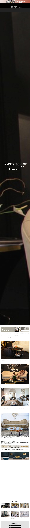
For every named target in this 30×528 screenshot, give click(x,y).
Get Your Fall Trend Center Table (24, 517)
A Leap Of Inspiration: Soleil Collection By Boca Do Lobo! (14, 337)
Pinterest (10, 442)
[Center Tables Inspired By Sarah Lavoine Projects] (15, 514)
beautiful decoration (4, 449)
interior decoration (15, 449)
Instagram (7, 442)
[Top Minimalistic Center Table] (5, 514)
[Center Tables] (16, 6)
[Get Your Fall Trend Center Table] (24, 514)
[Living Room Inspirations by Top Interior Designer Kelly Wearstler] (15, 505)
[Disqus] (15, 470)
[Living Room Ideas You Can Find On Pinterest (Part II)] (24, 505)
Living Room (19, 449)
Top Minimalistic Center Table (4, 517)
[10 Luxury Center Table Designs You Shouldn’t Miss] (5, 505)
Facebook (4, 442)
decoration (11, 449)
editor (16, 171)
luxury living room (23, 449)
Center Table (8, 449)
